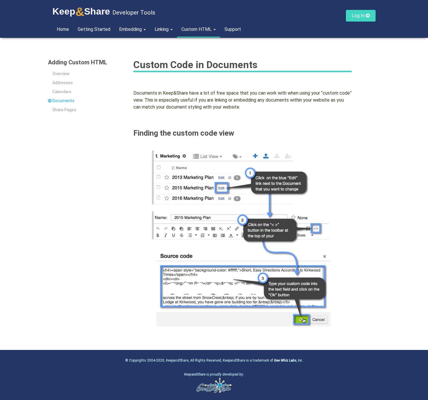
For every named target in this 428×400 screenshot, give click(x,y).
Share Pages (64, 109)
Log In (359, 15)
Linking (162, 29)
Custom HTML (197, 29)
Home (63, 29)
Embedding (131, 29)
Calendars (61, 91)
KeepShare (81, 11)
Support (232, 29)
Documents (63, 100)
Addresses (62, 82)
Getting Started (94, 29)
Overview (61, 73)
